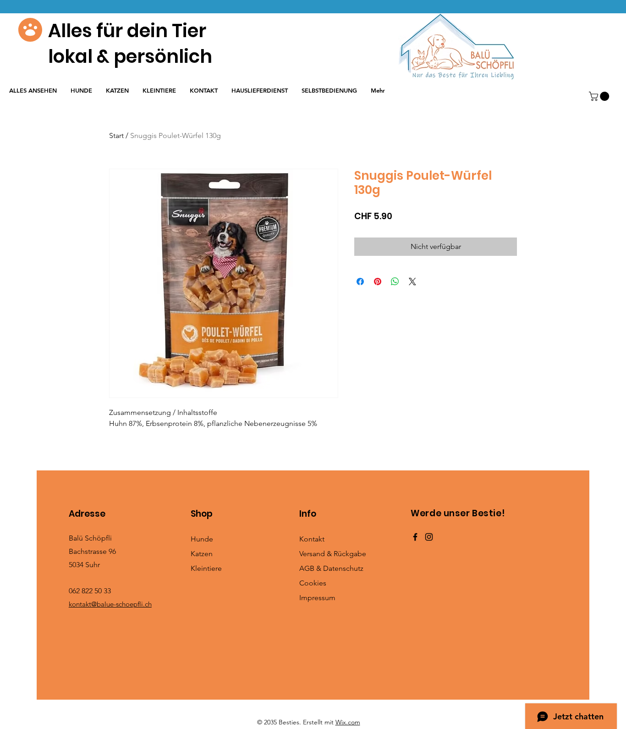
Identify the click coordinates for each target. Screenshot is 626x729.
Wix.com (347, 722)
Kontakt (311, 539)
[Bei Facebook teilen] (360, 281)
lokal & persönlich (130, 56)
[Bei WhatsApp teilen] (395, 281)
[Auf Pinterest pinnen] (377, 281)
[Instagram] (429, 537)
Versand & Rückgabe (332, 553)
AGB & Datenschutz (331, 568)
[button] (600, 96)
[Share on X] (412, 281)
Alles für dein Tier (127, 31)
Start (116, 135)
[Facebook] (415, 537)
